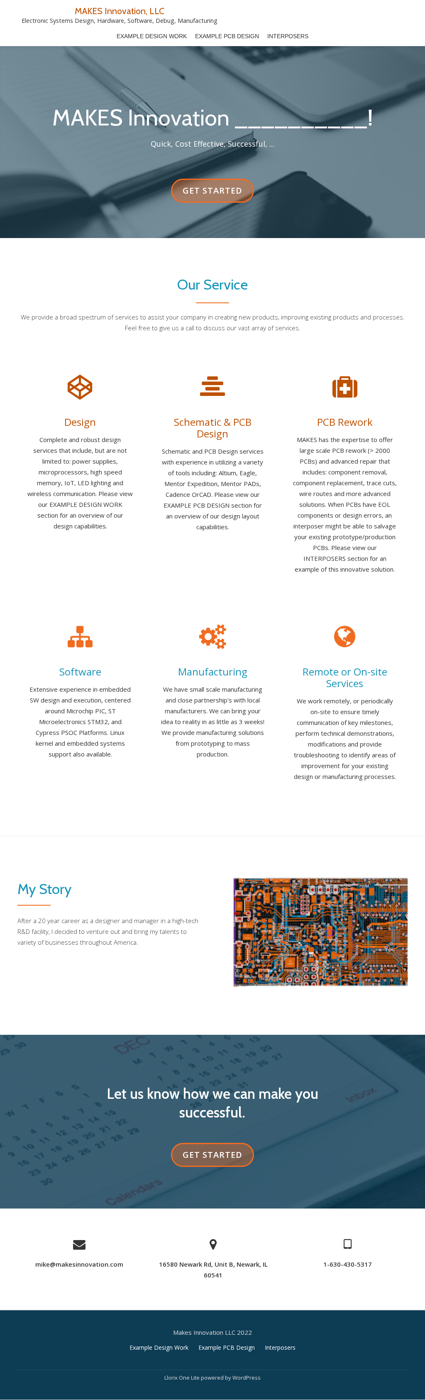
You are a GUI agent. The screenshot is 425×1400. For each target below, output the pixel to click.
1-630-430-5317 (347, 1264)
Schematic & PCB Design (213, 427)
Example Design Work (152, 36)
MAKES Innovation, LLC (119, 10)
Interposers (287, 36)
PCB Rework (345, 422)
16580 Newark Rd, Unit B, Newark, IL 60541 (213, 1269)
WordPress (246, 1377)
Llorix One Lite (182, 1377)
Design (80, 422)
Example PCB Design (227, 36)
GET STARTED (212, 193)
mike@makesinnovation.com (79, 1264)
